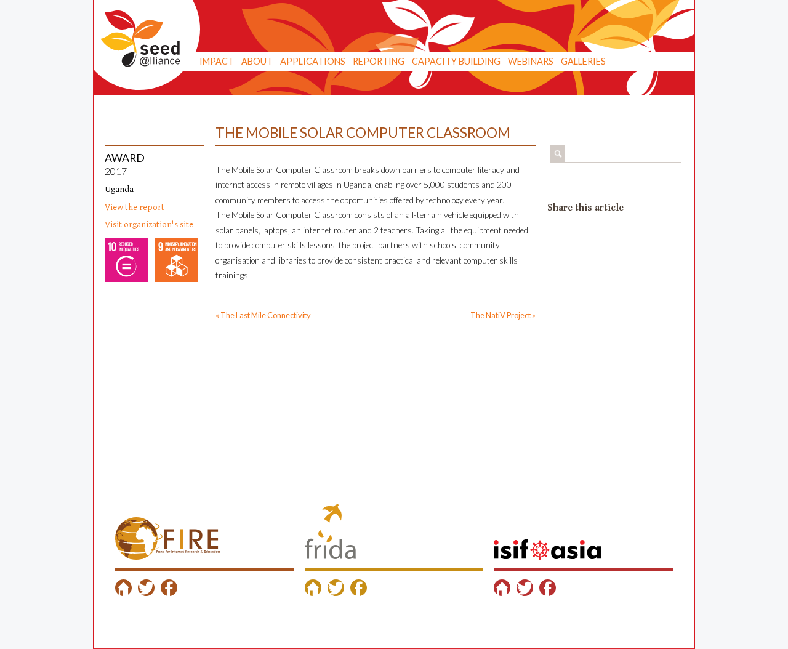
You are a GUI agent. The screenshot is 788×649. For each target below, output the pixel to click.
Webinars (530, 61)
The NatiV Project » (503, 315)
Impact (216, 61)
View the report (134, 207)
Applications (312, 61)
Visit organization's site (149, 224)
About (257, 61)
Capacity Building (456, 61)
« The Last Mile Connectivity (263, 315)
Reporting (378, 61)
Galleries (583, 61)
